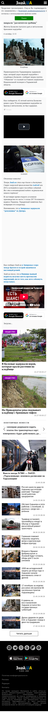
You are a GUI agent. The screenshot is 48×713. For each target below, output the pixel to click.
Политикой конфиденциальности (31, 11)
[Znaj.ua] (24, 3)
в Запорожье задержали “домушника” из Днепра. (22, 209)
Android (36, 185)
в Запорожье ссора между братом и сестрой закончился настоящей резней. (21, 267)
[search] (3, 3)
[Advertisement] (24, 238)
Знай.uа (13, 182)
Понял (24, 18)
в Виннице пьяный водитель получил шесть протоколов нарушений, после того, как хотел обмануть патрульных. (23, 277)
